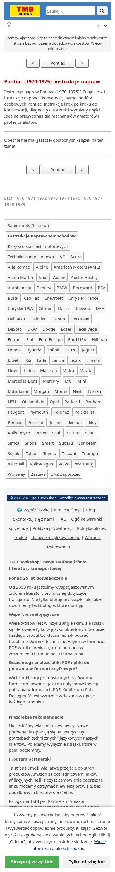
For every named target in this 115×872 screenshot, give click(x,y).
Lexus (75, 360)
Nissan (94, 391)
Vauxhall (16, 464)
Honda (14, 350)
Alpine (42, 267)
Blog (90, 509)
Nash (78, 391)
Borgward (82, 287)
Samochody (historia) (28, 225)
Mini (81, 381)
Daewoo (82, 308)
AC (62, 256)
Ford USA (77, 339)
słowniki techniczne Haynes (55, 641)
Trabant (69, 453)
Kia (28, 360)
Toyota (49, 453)
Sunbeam (87, 443)
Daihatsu (16, 318)
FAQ (62, 519)
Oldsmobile (33, 401)
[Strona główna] (9, 24)
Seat (89, 432)
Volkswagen (41, 464)
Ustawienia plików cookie (55, 537)
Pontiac (58, 63)
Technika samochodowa (31, 256)
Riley (92, 422)
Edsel (66, 329)
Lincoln (93, 360)
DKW (32, 329)
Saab (56, 432)
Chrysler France (83, 298)
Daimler (38, 318)
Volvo (64, 464)
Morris (60, 391)
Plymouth (38, 412)
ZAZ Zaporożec (65, 474)
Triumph (90, 453)
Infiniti (54, 350)
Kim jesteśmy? (68, 509)
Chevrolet (53, 298)
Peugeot (16, 412)
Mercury (51, 381)
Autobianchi (19, 287)
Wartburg (84, 464)
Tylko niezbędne (87, 862)
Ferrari (14, 339)
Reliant (55, 422)
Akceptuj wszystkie (32, 862)
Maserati (48, 370)
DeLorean (80, 318)
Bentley (44, 287)
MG (68, 381)
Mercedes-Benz (22, 381)
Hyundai (34, 350)
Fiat (29, 339)
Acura (76, 256)
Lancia (58, 360)
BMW (62, 287)
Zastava (38, 474)
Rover (41, 432)
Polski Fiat (84, 412)
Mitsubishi (18, 391)
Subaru (66, 443)
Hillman (99, 339)
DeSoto (15, 329)
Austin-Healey (84, 277)
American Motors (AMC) (77, 267)
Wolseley (16, 474)
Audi (43, 277)
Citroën (45, 308)
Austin (59, 277)
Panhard (93, 401)
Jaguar (88, 350)
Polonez (61, 412)
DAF (100, 308)
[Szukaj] (102, 10)
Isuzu (71, 350)
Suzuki (14, 453)
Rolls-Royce (19, 432)
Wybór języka (36, 509)
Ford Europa (51, 339)
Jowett (14, 360)
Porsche (35, 422)
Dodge (48, 329)
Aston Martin (20, 277)
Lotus (29, 370)
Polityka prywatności (53, 528)
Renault (74, 422)
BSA (102, 287)
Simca (13, 443)
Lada (41, 360)
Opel (54, 401)
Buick (13, 298)
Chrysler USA (20, 308)
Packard (72, 401)
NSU (12, 401)
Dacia (63, 308)
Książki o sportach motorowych (38, 246)
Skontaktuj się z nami (33, 519)
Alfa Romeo (19, 267)
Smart (48, 443)
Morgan (41, 391)
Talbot (32, 453)
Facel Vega (86, 329)
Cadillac (31, 298)
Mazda (86, 370)
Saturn (73, 432)
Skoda (31, 443)
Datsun (58, 318)
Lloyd (13, 370)
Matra (68, 370)
